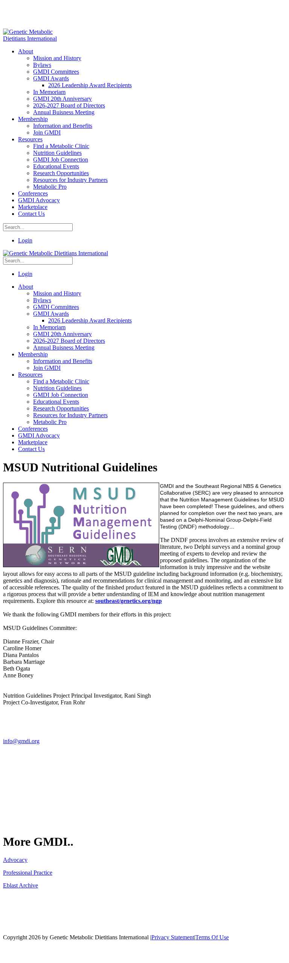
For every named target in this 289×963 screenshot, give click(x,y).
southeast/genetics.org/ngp (128, 601)
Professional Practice (27, 872)
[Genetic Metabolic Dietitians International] (35, 38)
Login (25, 240)
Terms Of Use (212, 937)
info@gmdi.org (21, 741)
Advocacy (15, 860)
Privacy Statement (172, 937)
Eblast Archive (20, 885)
